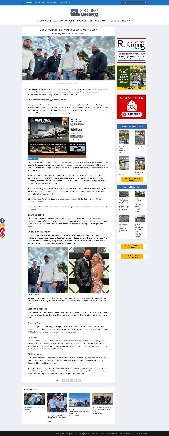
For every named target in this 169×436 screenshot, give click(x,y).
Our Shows (101, 21)
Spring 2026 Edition (123, 173)
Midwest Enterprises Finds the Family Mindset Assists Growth (101, 409)
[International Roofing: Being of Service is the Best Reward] (57, 402)
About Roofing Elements (82, 434)
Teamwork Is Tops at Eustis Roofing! (34, 408)
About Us (114, 21)
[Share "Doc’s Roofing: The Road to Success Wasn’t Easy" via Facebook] (63, 380)
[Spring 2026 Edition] (124, 163)
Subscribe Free (84, 21)
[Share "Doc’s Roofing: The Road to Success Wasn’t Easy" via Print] (79, 380)
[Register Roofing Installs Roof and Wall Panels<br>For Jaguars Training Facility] (140, 218)
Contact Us (103, 434)
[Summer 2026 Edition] (140, 137)
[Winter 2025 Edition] (140, 163)
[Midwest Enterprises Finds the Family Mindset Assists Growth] (102, 399)
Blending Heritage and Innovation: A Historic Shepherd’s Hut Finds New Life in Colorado (124, 204)
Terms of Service (141, 434)
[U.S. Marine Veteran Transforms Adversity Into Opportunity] (79, 400)
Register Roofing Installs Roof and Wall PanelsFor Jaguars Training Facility (139, 230)
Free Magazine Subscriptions (64, 434)
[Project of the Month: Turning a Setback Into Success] (124, 219)
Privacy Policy (130, 434)
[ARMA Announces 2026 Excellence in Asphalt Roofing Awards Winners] (140, 194)
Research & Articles (46, 21)
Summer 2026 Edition (139, 148)
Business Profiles (78, 34)
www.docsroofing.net (69, 89)
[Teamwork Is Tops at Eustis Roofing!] (34, 399)
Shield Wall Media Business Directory (122, 149)
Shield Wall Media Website (116, 434)
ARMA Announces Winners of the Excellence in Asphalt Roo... (53, 3)
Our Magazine (67, 21)
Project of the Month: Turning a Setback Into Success (123, 228)
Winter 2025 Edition (139, 173)
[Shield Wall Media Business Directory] (124, 137)
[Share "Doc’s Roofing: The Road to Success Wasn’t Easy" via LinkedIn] (71, 380)
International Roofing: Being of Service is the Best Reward (56, 417)
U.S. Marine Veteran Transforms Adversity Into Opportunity (79, 411)
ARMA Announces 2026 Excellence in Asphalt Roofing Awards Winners (139, 205)
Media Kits (127, 21)
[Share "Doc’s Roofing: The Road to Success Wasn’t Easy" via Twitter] (67, 380)
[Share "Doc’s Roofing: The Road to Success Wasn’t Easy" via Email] (75, 380)
